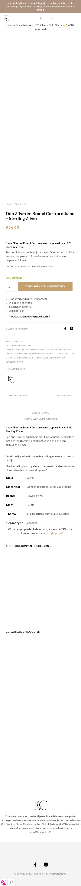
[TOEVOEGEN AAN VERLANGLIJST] (35, 596)
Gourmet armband (16, 353)
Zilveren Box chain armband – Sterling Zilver (16, 600)
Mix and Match (53, 353)
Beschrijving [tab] (41, 412)
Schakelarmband (22, 358)
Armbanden (21, 204)
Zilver (52, 358)
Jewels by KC (18, 369)
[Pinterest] (72, 329)
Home (8, 204)
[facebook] (35, 864)
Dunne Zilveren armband (59, 349)
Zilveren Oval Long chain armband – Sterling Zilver (56, 600)
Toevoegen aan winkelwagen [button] (16, 613)
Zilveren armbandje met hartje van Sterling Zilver (19, 684)
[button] (38, 18)
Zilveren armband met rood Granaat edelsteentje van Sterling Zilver (54, 767)
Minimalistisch (36, 353)
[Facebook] (66, 329)
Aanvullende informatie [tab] (40, 418)
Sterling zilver (40, 358)
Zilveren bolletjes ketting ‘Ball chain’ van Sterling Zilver (18, 765)
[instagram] (46, 864)
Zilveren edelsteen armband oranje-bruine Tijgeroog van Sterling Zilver (55, 688)
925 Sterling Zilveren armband (28, 349)
